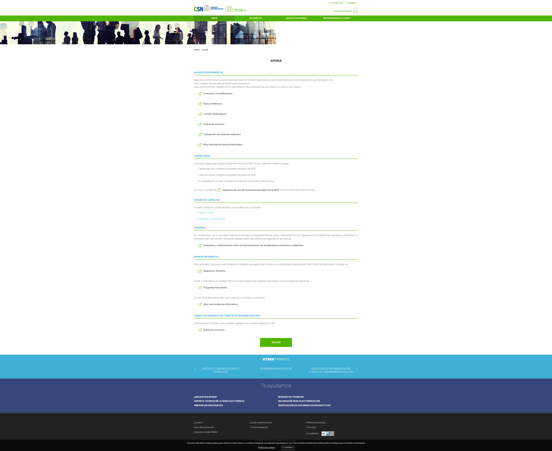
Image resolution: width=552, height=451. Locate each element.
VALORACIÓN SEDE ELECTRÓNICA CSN (299, 401)
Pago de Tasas (206, 212)
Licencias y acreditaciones (211, 219)
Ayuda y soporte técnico (261, 422)
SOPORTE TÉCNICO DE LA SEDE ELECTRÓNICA (219, 401)
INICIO (214, 18)
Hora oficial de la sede (204, 427)
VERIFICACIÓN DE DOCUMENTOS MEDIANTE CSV (304, 405)
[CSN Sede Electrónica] (220, 7)
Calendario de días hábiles (206, 432)
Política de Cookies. (266, 448)
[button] (352, 3)
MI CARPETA (255, 18)
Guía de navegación (259, 427)
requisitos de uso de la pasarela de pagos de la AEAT (250, 190)
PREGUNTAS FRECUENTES (208, 405)
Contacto (198, 422)
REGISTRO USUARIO (342, 11)
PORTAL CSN (337, 3)
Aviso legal (311, 427)
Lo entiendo (288, 448)
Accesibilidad (312, 433)
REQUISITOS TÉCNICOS (291, 397)
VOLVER (276, 342)
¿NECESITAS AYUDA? (205, 397)
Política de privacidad (315, 422)
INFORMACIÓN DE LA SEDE (336, 18)
